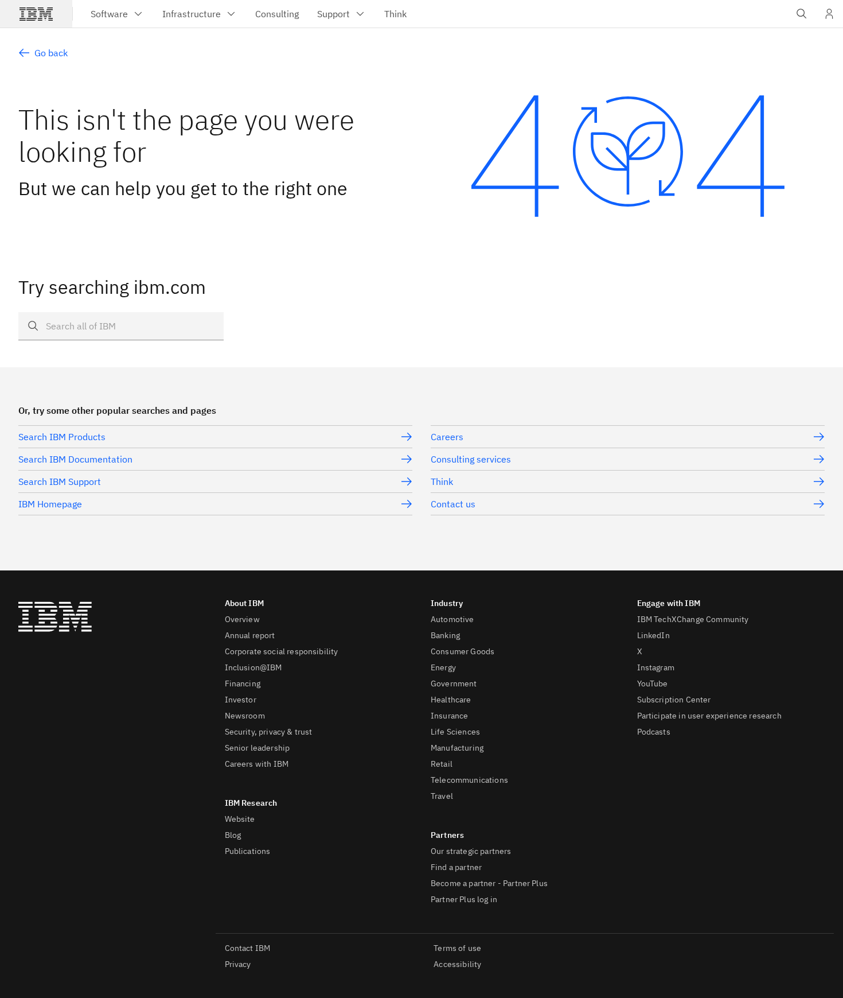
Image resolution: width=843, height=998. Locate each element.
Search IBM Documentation (75, 459)
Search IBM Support (59, 481)
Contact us (453, 504)
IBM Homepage (50, 504)
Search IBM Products (62, 436)
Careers (447, 436)
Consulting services (471, 459)
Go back (51, 53)
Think (442, 481)
